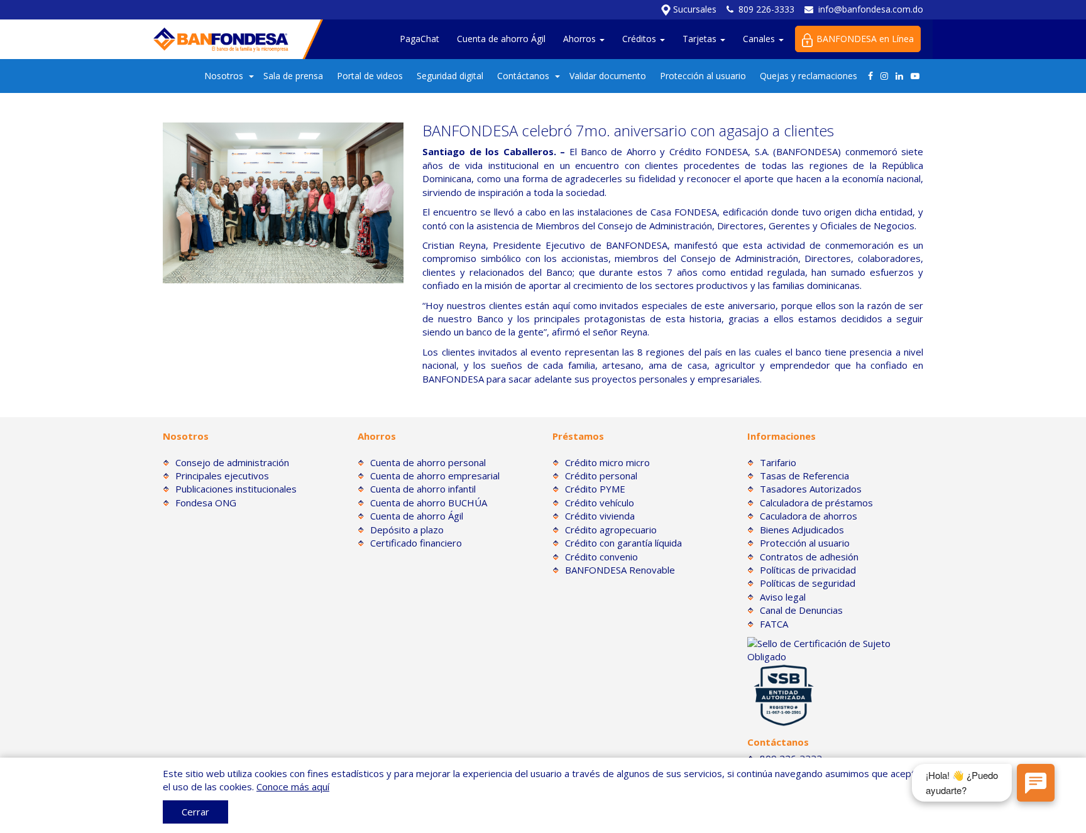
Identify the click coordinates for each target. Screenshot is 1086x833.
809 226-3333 (766, 9)
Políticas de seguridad (807, 583)
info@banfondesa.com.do (870, 9)
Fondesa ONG (205, 502)
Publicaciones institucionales (236, 488)
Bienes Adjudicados (802, 529)
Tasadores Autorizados (811, 488)
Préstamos (578, 436)
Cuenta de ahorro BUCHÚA (428, 502)
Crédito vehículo (599, 502)
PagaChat (419, 39)
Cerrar (195, 811)
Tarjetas (701, 39)
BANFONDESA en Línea (865, 39)
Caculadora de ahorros (808, 515)
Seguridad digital (450, 76)
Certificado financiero (416, 542)
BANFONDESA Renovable (620, 570)
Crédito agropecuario (611, 529)
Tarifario (778, 462)
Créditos (640, 39)
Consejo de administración (232, 462)
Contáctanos (523, 76)
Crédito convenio (601, 556)
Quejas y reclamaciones (808, 76)
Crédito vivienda (600, 515)
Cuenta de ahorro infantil (423, 488)
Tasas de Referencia (804, 475)
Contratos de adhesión (809, 556)
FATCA (774, 624)
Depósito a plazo (407, 529)
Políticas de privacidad (808, 570)
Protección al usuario (703, 76)
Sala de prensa (293, 76)
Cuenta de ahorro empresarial (435, 475)
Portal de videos (370, 76)
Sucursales (693, 9)
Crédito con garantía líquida (623, 542)
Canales (760, 39)
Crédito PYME (595, 488)
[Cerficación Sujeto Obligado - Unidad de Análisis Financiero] (835, 649)
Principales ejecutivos (222, 475)
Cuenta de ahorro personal (428, 462)
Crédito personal (601, 475)
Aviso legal (783, 597)
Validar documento (607, 76)
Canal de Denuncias (801, 610)
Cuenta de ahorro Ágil (501, 39)
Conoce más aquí (292, 786)
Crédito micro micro (607, 462)
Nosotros (223, 76)
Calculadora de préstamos (816, 502)
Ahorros (580, 39)
